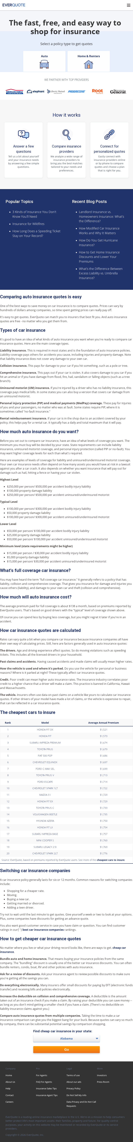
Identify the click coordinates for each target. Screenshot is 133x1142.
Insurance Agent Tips (46, 1095)
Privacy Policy (73, 1088)
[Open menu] (128, 5)
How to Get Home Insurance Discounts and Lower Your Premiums (99, 256)
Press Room (103, 1081)
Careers (9, 1101)
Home (9, 1075)
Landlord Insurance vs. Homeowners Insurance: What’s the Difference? (101, 216)
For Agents (41, 1075)
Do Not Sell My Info (76, 1095)
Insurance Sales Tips (46, 1088)
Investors (102, 1075)
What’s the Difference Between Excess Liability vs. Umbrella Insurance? (101, 273)
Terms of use (73, 1075)
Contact (10, 1095)
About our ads (73, 1081)
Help (8, 1088)
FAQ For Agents (44, 1081)
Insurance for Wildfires (28, 224)
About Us (10, 1081)
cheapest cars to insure (111, 860)
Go (66, 1049)
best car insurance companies (43, 930)
